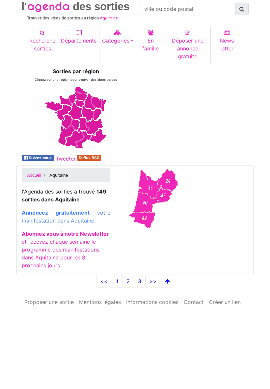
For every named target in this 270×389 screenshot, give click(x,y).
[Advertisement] (194, 109)
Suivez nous (40, 157)
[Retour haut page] (167, 281)
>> (153, 281)
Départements (78, 40)
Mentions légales (100, 302)
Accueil (34, 175)
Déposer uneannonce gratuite (187, 48)
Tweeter (66, 158)
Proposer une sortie (49, 302)
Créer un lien (225, 302)
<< (104, 281)
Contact (194, 302)
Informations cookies (152, 302)
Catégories (115, 40)
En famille (150, 44)
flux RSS (90, 157)
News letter (227, 44)
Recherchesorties (42, 44)
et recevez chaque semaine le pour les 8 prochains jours (65, 249)
